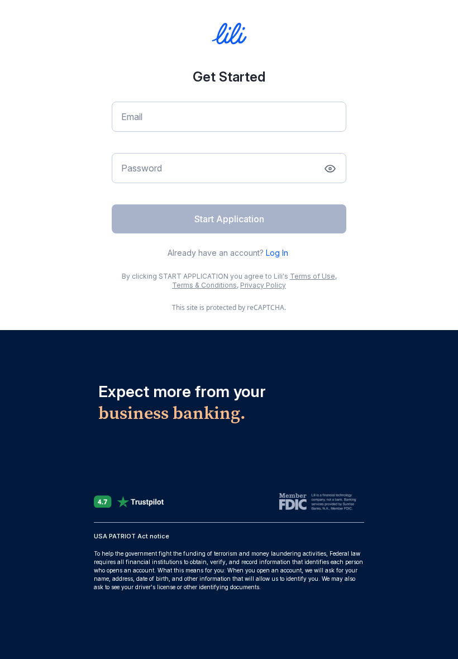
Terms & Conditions (204, 285)
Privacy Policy (263, 285)
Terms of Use (312, 276)
